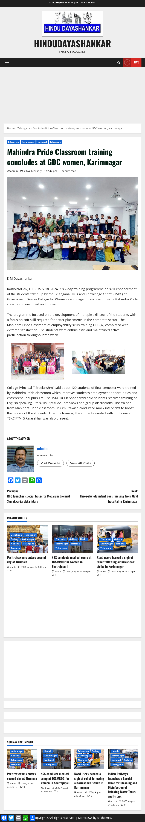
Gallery (15, 539)
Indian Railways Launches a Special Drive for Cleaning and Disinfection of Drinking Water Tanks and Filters (122, 784)
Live (136, 62)
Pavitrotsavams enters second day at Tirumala (26, 559)
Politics (128, 760)
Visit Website (50, 463)
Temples (15, 548)
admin (14, 171)
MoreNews (85, 818)
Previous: (38, 496)
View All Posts (80, 463)
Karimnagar (28, 141)
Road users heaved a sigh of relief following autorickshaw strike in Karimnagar (116, 562)
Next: (109, 496)
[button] (7, 62)
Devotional (16, 534)
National (42, 141)
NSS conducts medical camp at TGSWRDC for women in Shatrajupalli (71, 562)
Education (13, 141)
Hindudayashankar (72, 43)
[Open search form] (118, 62)
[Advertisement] (72, 93)
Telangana (55, 141)
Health (83, 539)
